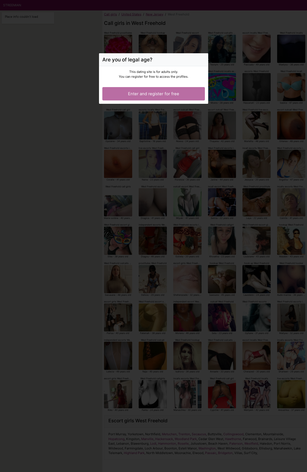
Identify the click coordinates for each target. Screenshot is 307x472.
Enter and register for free (153, 93)
